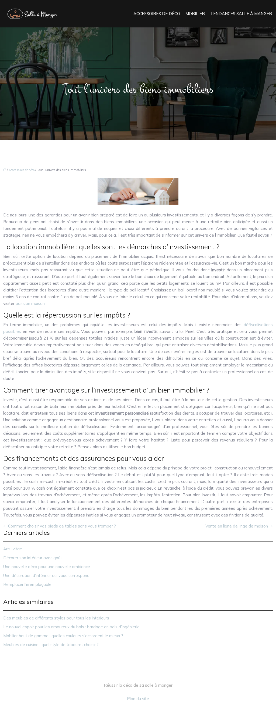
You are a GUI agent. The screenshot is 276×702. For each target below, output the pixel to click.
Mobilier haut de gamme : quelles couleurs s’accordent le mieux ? (63, 635)
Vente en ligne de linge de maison (236, 526)
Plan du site (138, 698)
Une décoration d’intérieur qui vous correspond (46, 575)
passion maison (30, 303)
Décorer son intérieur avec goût (32, 557)
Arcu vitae (12, 548)
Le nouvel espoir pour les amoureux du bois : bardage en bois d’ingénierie (71, 626)
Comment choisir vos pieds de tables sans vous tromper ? (62, 526)
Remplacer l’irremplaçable (27, 584)
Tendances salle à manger (241, 13)
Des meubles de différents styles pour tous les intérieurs (56, 618)
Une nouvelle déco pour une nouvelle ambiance (46, 566)
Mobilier (195, 13)
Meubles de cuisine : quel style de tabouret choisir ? (51, 644)
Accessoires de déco (156, 13)
